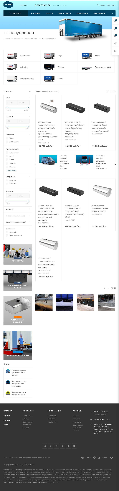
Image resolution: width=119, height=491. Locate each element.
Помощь (77, 411)
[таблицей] (114, 91)
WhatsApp (68, 446)
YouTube (56, 446)
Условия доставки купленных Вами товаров (64, 163)
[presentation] (35, 164)
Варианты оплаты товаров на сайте (19, 393)
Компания (28, 411)
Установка (77, 422)
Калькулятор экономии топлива (78, 427)
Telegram (50, 446)
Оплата (76, 415)
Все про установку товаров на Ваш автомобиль (101, 163)
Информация (54, 411)
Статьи (6, 364)
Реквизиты (52, 415)
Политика (52, 419)
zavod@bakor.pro (101, 419)
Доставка (76, 419)
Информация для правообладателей (19, 465)
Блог (5, 425)
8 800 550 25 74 (42, 5)
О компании (28, 415)
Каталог (7, 411)
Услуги (7, 420)
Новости (26, 427)
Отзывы (26, 419)
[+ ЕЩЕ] (112, 13)
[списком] (111, 91)
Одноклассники (62, 446)
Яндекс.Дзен (74, 446)
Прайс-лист (52, 422)
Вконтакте (44, 446)
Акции (6, 415)
